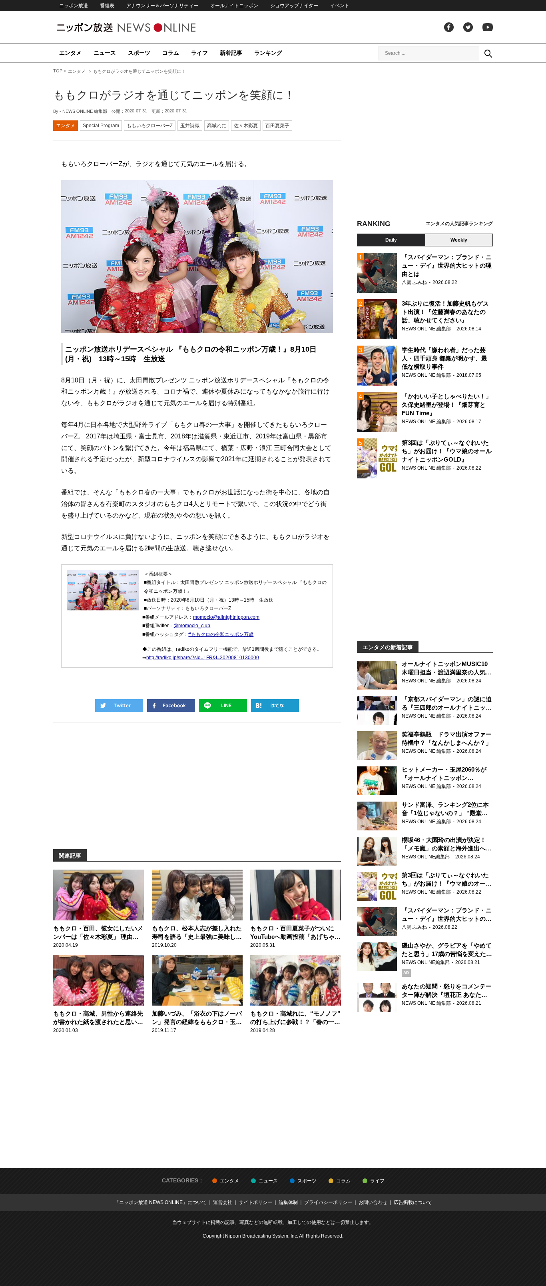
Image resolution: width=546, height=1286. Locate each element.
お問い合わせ (373, 1202)
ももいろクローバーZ (150, 125)
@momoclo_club (191, 625)
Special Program (101, 125)
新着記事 (231, 53)
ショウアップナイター (294, 5)
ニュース (105, 53)
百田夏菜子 (277, 125)
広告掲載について (413, 1202)
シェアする (171, 705)
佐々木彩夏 (246, 125)
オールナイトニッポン (234, 5)
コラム (170, 53)
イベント (339, 5)
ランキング (268, 53)
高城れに (216, 125)
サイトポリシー (255, 1202)
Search (488, 53)
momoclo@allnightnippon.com (226, 617)
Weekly (458, 240)
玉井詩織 (189, 125)
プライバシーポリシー (328, 1202)
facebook (449, 27)
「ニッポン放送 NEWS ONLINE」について (160, 1202)
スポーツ (139, 53)
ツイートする (119, 705)
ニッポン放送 (73, 5)
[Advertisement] (425, 142)
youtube (487, 27)
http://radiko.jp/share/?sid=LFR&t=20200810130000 (202, 657)
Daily (391, 240)
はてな (275, 705)
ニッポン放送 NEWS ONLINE (141, 27)
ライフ (199, 53)
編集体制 (288, 1202)
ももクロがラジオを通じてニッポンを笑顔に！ (174, 95)
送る (223, 705)
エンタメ (70, 53)
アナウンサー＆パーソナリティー (162, 5)
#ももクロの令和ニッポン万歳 (220, 634)
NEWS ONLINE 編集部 (84, 111)
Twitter (468, 27)
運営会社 (222, 1202)
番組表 (107, 5)
